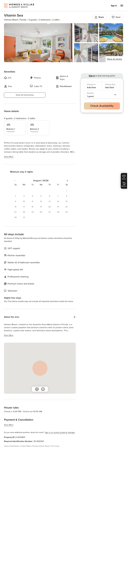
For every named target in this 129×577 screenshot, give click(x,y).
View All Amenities (25, 95)
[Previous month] (15, 180)
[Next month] (67, 180)
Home (6, 446)
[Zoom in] (37, 389)
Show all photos (114, 59)
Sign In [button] (114, 5)
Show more (8, 157)
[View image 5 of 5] (111, 52)
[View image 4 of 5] (86, 52)
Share (101, 17)
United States (26, 446)
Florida (35, 446)
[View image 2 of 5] (86, 32)
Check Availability (102, 106)
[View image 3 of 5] (111, 32)
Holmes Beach (44, 446)
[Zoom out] (43, 389)
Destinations (15, 446)
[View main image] (38, 42)
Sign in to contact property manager (60, 432)
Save (118, 17)
